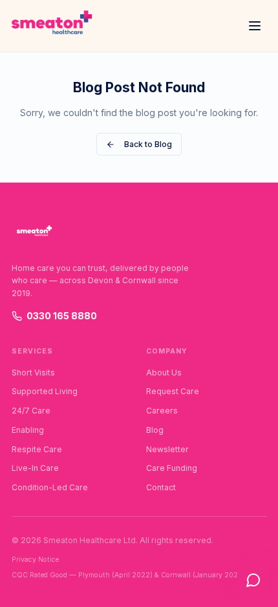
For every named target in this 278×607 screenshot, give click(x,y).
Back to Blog (148, 144)
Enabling (28, 430)
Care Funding (171, 468)
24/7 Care (31, 410)
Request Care (172, 391)
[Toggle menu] (254, 26)
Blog (155, 430)
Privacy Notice (35, 559)
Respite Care (37, 449)
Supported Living (45, 391)
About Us (164, 372)
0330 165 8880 (62, 315)
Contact (161, 487)
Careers (162, 410)
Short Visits (33, 372)
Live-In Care (35, 468)
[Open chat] (253, 580)
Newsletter (167, 449)
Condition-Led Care (50, 487)
